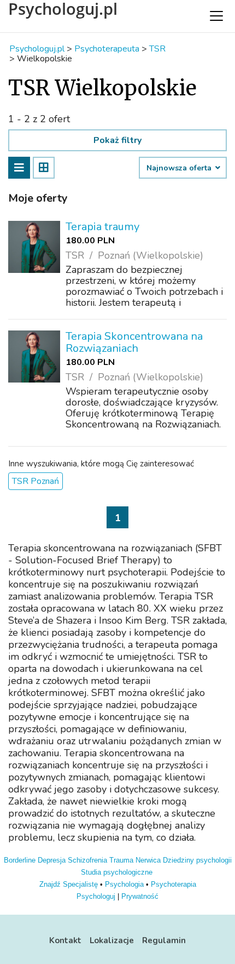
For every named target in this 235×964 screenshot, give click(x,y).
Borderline (20, 860)
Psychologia (124, 884)
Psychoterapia (173, 884)
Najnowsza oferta (180, 168)
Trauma (121, 860)
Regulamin (164, 940)
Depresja (52, 860)
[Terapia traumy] (34, 247)
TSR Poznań (35, 481)
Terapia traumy (102, 226)
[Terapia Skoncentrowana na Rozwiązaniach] (34, 356)
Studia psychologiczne (116, 872)
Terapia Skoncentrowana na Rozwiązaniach (134, 342)
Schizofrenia (87, 860)
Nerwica (148, 860)
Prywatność (139, 896)
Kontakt (65, 940)
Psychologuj (96, 896)
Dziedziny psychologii (197, 860)
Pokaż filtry (117, 140)
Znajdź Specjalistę (68, 884)
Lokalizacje (112, 940)
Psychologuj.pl (63, 9)
